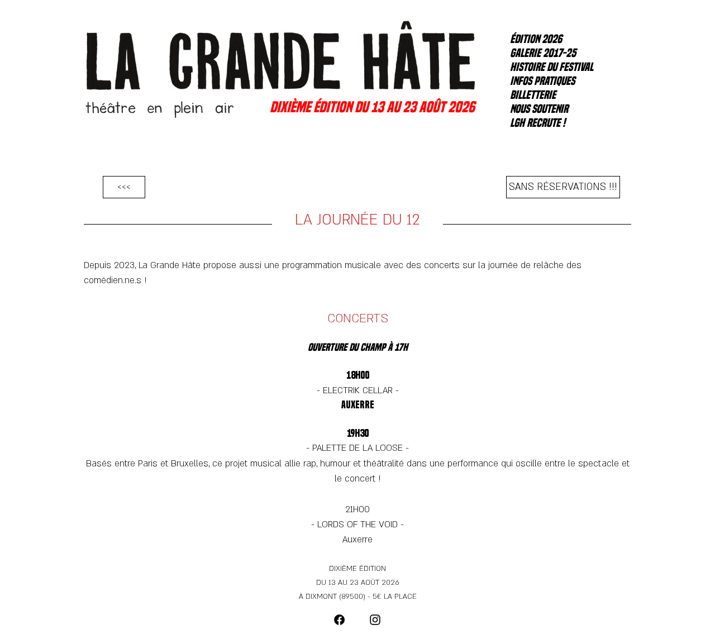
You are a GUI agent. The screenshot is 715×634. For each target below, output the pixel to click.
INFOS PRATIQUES (542, 81)
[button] (563, 187)
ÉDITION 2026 (536, 39)
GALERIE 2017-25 (543, 53)
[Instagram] (375, 620)
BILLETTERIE (533, 95)
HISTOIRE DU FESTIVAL (549, 67)
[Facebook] (339, 620)
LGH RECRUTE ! (537, 123)
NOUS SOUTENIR (539, 109)
